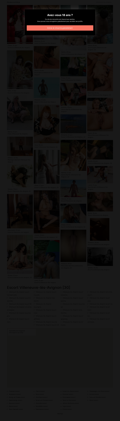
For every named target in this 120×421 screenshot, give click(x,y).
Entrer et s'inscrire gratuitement (60, 28)
